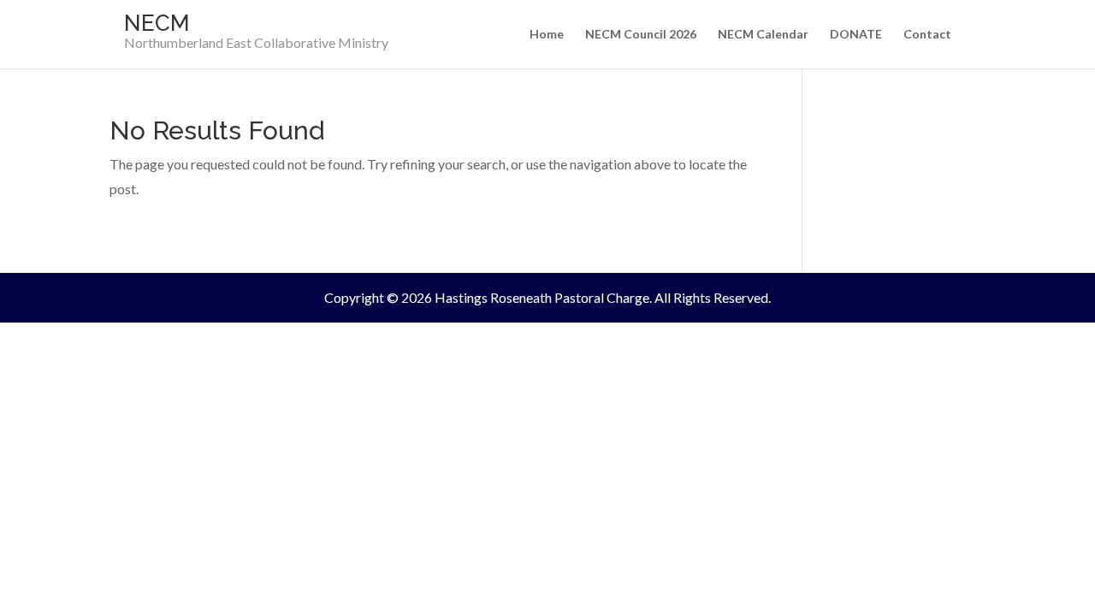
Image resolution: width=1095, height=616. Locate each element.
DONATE (856, 34)
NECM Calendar (763, 34)
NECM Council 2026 (640, 34)
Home (547, 34)
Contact (927, 34)
